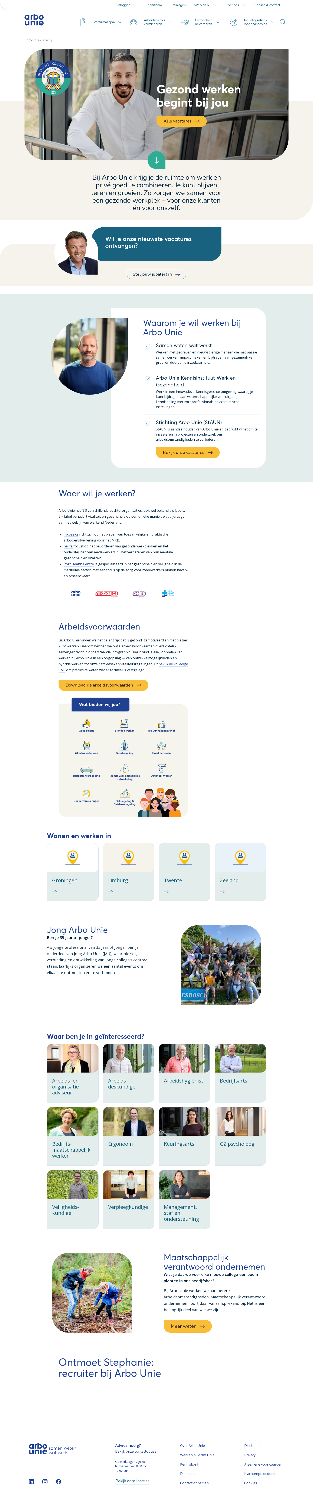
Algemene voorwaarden (263, 1464)
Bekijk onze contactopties (135, 1451)
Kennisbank (154, 5)
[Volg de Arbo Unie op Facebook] (58, 1481)
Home (28, 40)
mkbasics (71, 534)
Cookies (250, 1483)
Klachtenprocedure (259, 1473)
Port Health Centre (79, 564)
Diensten (187, 1473)
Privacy (250, 1455)
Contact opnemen (194, 1483)
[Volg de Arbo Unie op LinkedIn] (31, 1481)
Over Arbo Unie (192, 1445)
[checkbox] (73, 872)
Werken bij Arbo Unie (197, 1455)
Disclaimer (252, 1445)
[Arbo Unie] (44, 22)
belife (68, 546)
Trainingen (178, 5)
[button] (123, 757)
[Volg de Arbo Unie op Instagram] (44, 1481)
